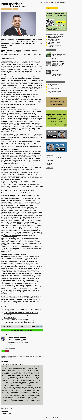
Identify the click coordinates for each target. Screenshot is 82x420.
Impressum (64, 417)
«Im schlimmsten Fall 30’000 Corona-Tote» (55, 93)
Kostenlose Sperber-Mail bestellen (22, 330)
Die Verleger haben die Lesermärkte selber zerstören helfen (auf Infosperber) (22, 310)
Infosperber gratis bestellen (51, 8)
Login (55, 2)
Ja (3, 351)
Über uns (10, 8)
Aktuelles (3, 8)
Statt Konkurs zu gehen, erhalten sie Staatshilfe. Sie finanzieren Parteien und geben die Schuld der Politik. (59, 56)
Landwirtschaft (55, 70)
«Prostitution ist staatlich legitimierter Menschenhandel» (55, 158)
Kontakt (54, 417)
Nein (7, 351)
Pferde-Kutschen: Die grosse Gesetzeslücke (53, 43)
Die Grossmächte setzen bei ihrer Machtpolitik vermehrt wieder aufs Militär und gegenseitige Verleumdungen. (58, 65)
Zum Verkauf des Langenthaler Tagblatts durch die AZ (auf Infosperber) (21, 313)
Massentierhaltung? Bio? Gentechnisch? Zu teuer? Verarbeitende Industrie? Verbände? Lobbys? (57, 73)
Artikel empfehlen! (7, 326)
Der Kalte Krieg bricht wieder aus (59, 61)
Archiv (63, 2)
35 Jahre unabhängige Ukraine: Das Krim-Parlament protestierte (56, 37)
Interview (25, 277)
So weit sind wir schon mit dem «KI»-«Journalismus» (54, 40)
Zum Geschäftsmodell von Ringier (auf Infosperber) (19, 321)
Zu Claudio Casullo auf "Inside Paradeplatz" (17, 319)
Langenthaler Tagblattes (10, 235)
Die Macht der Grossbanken (58, 53)
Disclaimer (59, 417)
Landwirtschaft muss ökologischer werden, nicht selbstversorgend (55, 90)
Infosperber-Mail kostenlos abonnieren (44, 417)
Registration (59, 2)
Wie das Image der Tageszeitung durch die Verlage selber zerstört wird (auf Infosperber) (23, 316)
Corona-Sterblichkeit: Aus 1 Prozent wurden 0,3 (55, 84)
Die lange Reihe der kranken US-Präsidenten (54, 45)
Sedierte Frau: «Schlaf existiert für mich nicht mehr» (56, 162)
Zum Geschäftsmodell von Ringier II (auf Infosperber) (20, 322)
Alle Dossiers (62, 78)
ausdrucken (21, 326)
